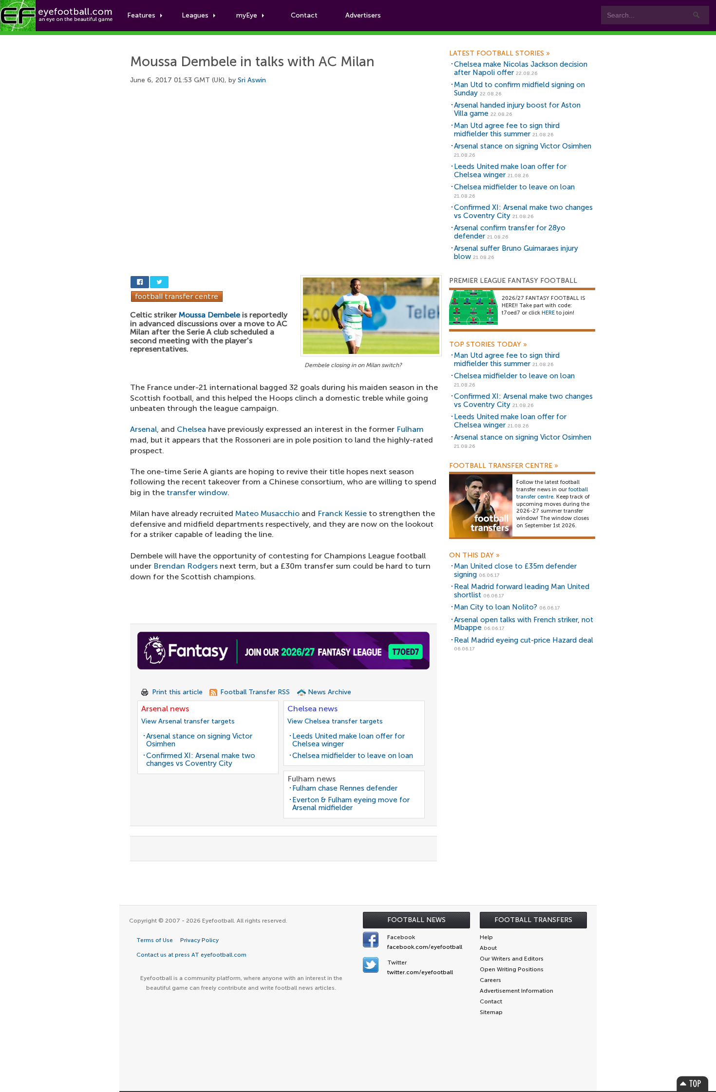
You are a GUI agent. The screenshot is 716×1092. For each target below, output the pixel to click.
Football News (416, 920)
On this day (474, 555)
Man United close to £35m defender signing (515, 570)
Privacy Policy (199, 940)
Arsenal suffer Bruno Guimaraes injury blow (516, 252)
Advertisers (363, 15)
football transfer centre (552, 493)
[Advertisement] (286, 169)
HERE (548, 313)
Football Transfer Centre (503, 465)
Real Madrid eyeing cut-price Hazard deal (523, 640)
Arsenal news (165, 708)
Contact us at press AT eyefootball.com (191, 955)
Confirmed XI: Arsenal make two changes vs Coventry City (200, 759)
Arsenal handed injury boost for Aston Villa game (517, 109)
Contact (304, 15)
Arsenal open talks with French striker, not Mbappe (523, 623)
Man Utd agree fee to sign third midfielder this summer (507, 129)
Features (141, 15)
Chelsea (191, 429)
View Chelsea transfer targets (335, 721)
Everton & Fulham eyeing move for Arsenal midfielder (351, 804)
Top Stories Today (488, 344)
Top (693, 1083)
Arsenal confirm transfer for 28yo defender (509, 232)
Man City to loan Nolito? (495, 607)
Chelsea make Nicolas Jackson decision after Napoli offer (520, 68)
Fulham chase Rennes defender (344, 788)
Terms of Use (154, 940)
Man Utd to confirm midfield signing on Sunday (519, 88)
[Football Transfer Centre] (177, 296)
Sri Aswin (252, 80)
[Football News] (57, 15)
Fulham (410, 429)
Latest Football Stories (499, 53)
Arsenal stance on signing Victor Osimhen (199, 740)
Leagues (195, 15)
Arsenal (143, 429)
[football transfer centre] (480, 505)
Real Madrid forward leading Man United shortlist (521, 590)
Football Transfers (533, 920)
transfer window (197, 492)
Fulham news (311, 778)
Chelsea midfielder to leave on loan (352, 755)
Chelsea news (312, 708)
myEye (246, 15)
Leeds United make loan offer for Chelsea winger (348, 740)
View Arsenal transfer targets (188, 721)
